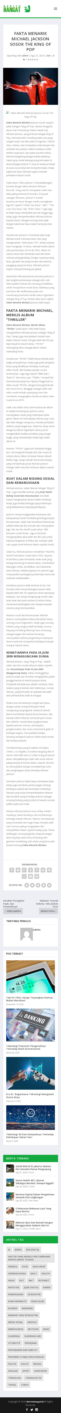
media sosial (15, 1322)
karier (47, 1287)
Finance (12, 1266)
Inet (49, 55)
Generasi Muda (17, 1273)
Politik (12, 1363)
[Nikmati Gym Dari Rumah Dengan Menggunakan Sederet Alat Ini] (10, 1225)
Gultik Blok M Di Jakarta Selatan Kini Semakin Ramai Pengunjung (33, 1168)
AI (9, 1249)
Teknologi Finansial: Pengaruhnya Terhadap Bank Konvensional (26, 1047)
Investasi (13, 1287)
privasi (37, 1363)
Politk (25, 1363)
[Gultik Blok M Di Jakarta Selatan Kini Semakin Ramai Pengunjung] (10, 1168)
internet (43, 1280)
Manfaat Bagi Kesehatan (23, 1315)
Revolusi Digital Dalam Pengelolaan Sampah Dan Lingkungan (35, 1196)
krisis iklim (37, 1301)
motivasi (33, 1329)
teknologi (14, 1377)
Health (32, 1228)
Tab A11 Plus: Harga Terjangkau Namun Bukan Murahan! (29, 999)
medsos (32, 1322)
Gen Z (33, 1273)
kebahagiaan (15, 1294)
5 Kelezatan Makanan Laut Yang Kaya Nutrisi (33, 1210)
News (35, 1200)
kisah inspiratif (17, 1301)
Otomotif (14, 1343)
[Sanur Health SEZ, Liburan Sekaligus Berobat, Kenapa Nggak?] (10, 1182)
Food (31, 1172)
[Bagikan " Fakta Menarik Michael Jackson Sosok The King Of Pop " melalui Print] (37, 876)
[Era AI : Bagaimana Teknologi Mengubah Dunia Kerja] (30, 1073)
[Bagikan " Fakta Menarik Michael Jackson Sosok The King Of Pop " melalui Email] (30, 876)
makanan (27, 1308)
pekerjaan (31, 1343)
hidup (11, 1280)
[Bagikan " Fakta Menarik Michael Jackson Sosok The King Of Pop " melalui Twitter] (18, 870)
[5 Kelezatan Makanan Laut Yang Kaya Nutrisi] (10, 1211)
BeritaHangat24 (35, 1401)
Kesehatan (34, 1294)
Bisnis (18, 1249)
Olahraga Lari (32, 1336)
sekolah (13, 1370)
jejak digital (31, 1287)
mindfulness (15, 1329)
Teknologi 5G (33, 1377)
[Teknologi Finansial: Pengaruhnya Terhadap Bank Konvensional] (30, 1025)
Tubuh (24, 1384)
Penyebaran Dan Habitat (23, 1349)
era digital (32, 1249)
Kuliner (12, 1308)
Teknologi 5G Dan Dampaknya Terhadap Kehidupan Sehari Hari (30, 1136)
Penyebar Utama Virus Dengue (26, 1356)
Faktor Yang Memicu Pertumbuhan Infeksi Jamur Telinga (29, 1258)
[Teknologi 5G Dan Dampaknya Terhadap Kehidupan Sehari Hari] (30, 1117)
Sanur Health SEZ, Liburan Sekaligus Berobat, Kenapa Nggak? (35, 1182)
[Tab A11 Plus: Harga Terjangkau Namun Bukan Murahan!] (30, 976)
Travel (32, 1186)
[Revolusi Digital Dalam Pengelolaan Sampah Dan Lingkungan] (10, 1197)
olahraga (14, 1336)
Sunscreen (40, 1370)
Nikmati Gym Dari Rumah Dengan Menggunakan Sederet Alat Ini (34, 1224)
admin (25, 55)
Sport (38, 1228)
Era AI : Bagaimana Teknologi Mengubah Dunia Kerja (30, 1096)
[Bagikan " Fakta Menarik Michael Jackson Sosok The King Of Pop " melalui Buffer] (49, 870)
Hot (21, 1280)
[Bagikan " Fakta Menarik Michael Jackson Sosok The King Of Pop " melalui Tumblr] (30, 870)
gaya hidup (39, 1266)
